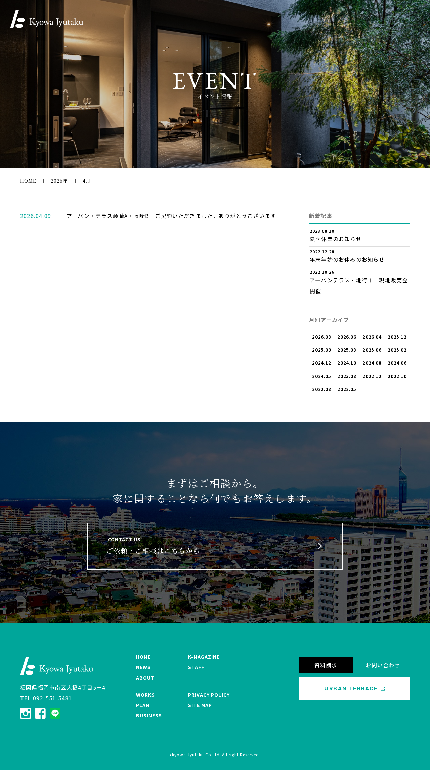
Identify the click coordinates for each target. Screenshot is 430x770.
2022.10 (397, 376)
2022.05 (346, 389)
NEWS (143, 667)
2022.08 (321, 389)
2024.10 (346, 363)
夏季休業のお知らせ (336, 239)
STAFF (196, 667)
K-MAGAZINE (204, 656)
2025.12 (397, 337)
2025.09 (321, 350)
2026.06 (346, 337)
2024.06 (397, 363)
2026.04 (372, 337)
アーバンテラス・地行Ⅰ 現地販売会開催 (359, 285)
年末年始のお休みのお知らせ (347, 259)
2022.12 (372, 376)
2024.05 (321, 376)
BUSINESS (149, 715)
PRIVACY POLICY (209, 694)
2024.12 (321, 363)
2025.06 (372, 350)
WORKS (145, 694)
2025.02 (397, 350)
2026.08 (321, 337)
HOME (143, 656)
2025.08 (346, 350)
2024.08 (372, 363)
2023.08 (346, 376)
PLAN (142, 705)
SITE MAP (200, 705)
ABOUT (145, 677)
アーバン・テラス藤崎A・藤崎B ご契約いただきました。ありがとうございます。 (174, 215)
